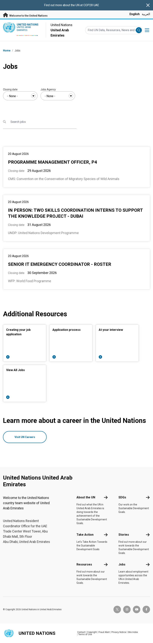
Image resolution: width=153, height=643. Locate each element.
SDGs (122, 497)
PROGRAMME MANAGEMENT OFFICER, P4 (52, 162)
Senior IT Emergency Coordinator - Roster (59, 264)
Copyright (92, 632)
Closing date (10, 89)
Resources (84, 564)
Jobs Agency (48, 89)
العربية (146, 14)
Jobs (121, 564)
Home (6, 50)
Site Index (133, 632)
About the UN (85, 497)
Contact (81, 632)
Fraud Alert (104, 632)
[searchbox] (20, 96)
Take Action (84, 534)
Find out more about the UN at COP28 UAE (71, 5)
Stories (123, 534)
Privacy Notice (118, 632)
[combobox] (20, 95)
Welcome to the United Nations (28, 15)
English (134, 14)
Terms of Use (85, 634)
